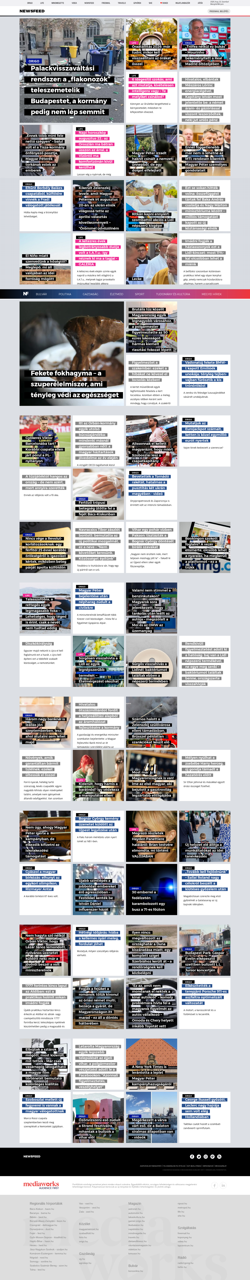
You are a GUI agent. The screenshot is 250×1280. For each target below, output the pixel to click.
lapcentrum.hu (185, 1245)
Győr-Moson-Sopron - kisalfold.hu (48, 1237)
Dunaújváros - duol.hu (42, 1229)
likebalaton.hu (135, 1225)
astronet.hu (134, 1209)
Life (42, 3)
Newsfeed (89, 3)
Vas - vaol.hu (86, 1203)
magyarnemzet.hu (89, 1229)
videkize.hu (134, 1249)
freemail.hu (184, 1233)
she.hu (181, 1215)
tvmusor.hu (134, 1253)
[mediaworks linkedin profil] (223, 1185)
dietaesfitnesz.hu (137, 1241)
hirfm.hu (182, 1267)
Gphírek (137, 3)
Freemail (106, 3)
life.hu (181, 1211)
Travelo (122, 3)
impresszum (208, 1166)
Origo (29, 3)
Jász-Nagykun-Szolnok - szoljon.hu (49, 1249)
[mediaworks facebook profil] (214, 1185)
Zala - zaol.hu (86, 1211)
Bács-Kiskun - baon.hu (42, 1209)
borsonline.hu (135, 1271)
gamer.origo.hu (136, 1221)
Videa (74, 3)
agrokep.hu (85, 1263)
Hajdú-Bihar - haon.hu (42, 1241)
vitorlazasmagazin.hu (139, 1245)
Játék (200, 3)
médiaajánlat (221, 1166)
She (150, 3)
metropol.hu (184, 1207)
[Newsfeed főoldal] (31, 1157)
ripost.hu (182, 1203)
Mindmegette (58, 3)
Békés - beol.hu (38, 1217)
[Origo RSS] (219, 1157)
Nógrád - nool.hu (39, 1257)
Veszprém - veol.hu (89, 1207)
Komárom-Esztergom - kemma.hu (48, 1253)
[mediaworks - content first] (41, 1185)
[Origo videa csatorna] (212, 1157)
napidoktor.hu (135, 1229)
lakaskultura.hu (136, 1217)
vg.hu (82, 1259)
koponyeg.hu (185, 1237)
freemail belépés (219, 11)
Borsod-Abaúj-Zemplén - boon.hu (48, 1221)
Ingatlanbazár (183, 3)
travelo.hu (133, 1237)
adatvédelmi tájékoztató (150, 1166)
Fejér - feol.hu (37, 1233)
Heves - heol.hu (38, 1245)
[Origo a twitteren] (199, 1157)
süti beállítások (194, 1166)
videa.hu (182, 1241)
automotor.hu (135, 1213)
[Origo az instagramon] (206, 1157)
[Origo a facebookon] (192, 1157)
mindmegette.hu (137, 1233)
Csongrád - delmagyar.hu (43, 1225)
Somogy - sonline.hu (41, 1261)
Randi (165, 3)
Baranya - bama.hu (40, 1213)
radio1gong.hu (185, 1263)
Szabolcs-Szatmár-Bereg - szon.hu (48, 1265)
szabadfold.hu (86, 1233)
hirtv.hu (83, 1237)
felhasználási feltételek (174, 1166)
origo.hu (83, 1241)
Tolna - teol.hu (37, 1269)
